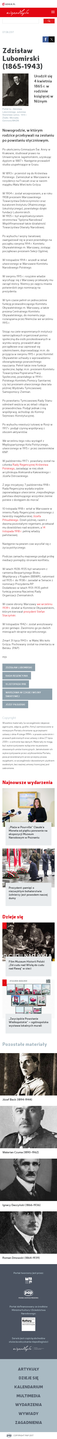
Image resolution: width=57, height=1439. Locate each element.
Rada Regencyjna (17, 675)
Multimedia (28, 1395)
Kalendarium (28, 1386)
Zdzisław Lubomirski (19, 667)
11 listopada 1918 (16, 684)
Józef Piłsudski (15, 704)
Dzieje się (12, 916)
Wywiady (28, 1413)
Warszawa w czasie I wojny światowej (23, 694)
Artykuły (28, 1368)
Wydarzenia (28, 1404)
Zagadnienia (28, 1422)
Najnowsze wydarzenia (27, 782)
